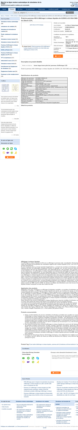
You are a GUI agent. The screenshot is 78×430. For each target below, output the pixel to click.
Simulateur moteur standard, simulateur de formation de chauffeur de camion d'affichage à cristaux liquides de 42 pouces (64, 415)
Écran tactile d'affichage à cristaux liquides (40, 344)
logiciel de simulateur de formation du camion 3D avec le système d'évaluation (63, 409)
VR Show (20, 9)
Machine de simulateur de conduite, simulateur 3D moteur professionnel (45, 411)
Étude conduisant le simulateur (9, 34)
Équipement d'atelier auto (8, 71)
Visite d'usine (41, 9)
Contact (11, 157)
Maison (4, 9)
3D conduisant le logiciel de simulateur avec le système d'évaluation (24, 411)
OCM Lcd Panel (14, 15)
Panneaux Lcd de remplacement (10, 74)
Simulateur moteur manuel (8, 39)
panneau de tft (55, 344)
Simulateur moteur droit (7, 63)
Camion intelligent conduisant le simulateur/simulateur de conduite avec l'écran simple (44, 416)
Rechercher (71, 12)
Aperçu (2, 15)
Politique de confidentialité (7, 426)
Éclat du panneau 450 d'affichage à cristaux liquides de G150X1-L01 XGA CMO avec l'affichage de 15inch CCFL (37, 48)
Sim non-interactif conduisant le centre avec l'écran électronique (25, 406)
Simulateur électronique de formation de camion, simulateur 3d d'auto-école (63, 422)
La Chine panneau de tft (21, 426)
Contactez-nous (66, 9)
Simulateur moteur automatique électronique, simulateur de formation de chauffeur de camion (25, 417)
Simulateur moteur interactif (8, 42)
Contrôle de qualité (53, 9)
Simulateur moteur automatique (9, 21)
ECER (44, 427)
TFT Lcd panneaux (6, 57)
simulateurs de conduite (7, 26)
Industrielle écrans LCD (7, 60)
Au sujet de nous (30, 9)
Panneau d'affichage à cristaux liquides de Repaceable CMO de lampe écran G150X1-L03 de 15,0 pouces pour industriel (38, 395)
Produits (12, 9)
